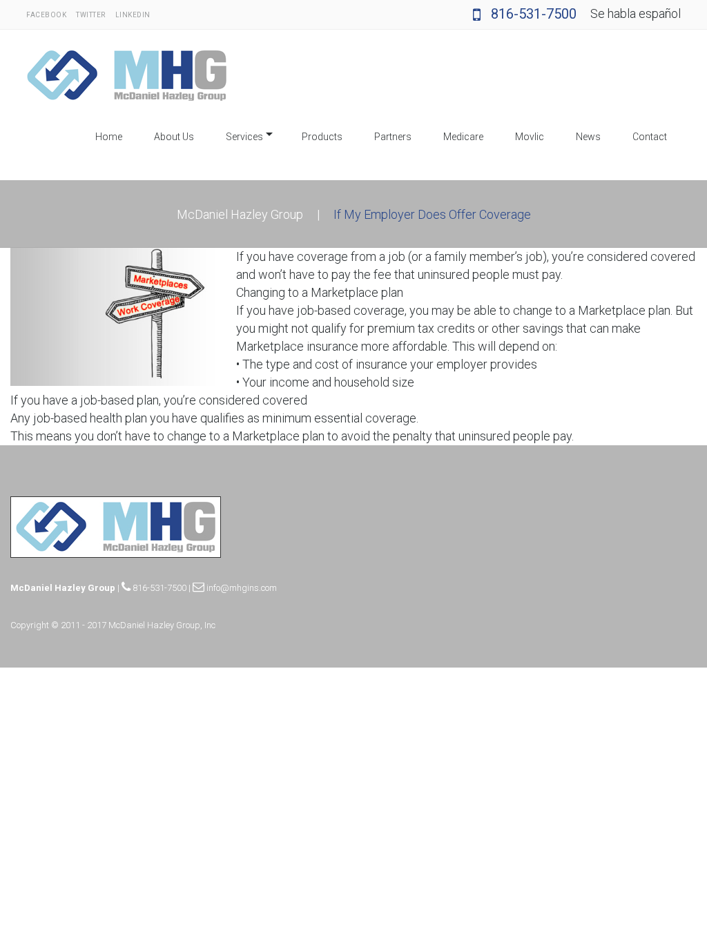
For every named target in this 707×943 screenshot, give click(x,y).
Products (322, 136)
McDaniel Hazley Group (240, 214)
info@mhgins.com (240, 588)
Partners (392, 136)
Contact (649, 136)
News (588, 136)
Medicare (463, 136)
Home (108, 136)
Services (244, 136)
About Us (174, 136)
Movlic (529, 136)
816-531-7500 (532, 14)
